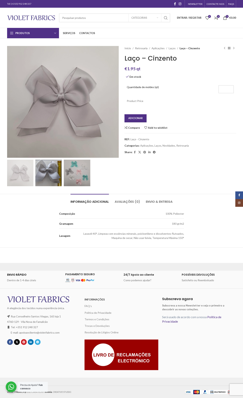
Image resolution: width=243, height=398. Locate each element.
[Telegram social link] (154, 152)
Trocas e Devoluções (97, 325)
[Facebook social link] (175, 4)
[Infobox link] (34, 277)
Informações (95, 299)
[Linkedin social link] (149, 152)
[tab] (89, 200)
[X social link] (139, 152)
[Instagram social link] (179, 4)
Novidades (169, 145)
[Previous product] (224, 48)
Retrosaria (141, 48)
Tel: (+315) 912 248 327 (19, 3)
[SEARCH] (165, 17)
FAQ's (88, 306)
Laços (172, 48)
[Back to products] (229, 48)
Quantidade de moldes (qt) (143, 87)
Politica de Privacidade (98, 312)
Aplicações (158, 48)
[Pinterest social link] (144, 152)
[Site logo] (31, 17)
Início (127, 48)
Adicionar (135, 118)
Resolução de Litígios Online (102, 332)
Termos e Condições (97, 319)
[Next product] (233, 48)
